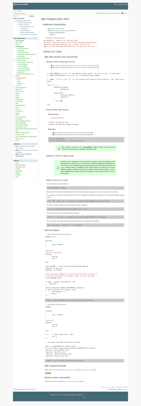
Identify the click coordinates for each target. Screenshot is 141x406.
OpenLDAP (19, 89)
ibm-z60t (19, 10)
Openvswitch (21, 72)
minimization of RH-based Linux (27, 54)
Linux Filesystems (21, 78)
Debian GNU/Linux (23, 48)
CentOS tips (21, 56)
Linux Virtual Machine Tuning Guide (26, 136)
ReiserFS (20, 83)
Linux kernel (19, 111)
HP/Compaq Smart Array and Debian (26, 128)
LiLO (17, 107)
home (17, 163)
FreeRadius (19, 119)
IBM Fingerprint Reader (27, 32)
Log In (125, 13)
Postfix (18, 93)
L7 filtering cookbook (24, 70)
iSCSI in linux (20, 138)
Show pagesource (20, 13)
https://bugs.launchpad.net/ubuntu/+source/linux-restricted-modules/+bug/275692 (75, 67)
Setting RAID (19, 99)
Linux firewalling (22, 66)
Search (32, 16)
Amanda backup (20, 105)
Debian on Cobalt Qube (22, 132)
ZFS (19, 85)
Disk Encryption (25, 30)
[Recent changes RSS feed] (66, 397)
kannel (18, 44)
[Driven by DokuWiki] (60, 397)
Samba (18, 113)
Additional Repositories (25, 22)
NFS (17, 103)
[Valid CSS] (73, 397)
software (18, 173)
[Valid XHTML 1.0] (80, 397)
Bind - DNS (19, 42)
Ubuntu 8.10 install (23, 24)
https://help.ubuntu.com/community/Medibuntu (62, 30)
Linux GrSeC (19, 101)
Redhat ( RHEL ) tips (23, 58)
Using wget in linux (21, 127)
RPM (17, 115)
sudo (17, 130)
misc (17, 176)
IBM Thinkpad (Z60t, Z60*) (23, 20)
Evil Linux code (20, 134)
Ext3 (19, 80)
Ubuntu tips (21, 50)
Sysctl (17, 95)
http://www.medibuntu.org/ (56, 28)
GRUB (17, 109)
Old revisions (32, 389)
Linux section (20, 40)
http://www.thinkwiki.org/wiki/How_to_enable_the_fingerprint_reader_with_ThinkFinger (71, 370)
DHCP (17, 76)
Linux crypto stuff (20, 123)
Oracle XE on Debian (22, 125)
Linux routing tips (22, 64)
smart (17, 140)
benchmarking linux (21, 87)
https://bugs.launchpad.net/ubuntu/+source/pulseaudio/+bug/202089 (73, 132)
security (18, 169)
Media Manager (113, 389)
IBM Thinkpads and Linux (23, 121)
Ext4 (19, 81)
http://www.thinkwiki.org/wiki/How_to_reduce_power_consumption (65, 381)
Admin (100, 13)
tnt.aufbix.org (121, 4)
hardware (18, 175)
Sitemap (118, 13)
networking (19, 171)
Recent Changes (109, 13)
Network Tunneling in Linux (25, 74)
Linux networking (20, 60)
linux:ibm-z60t (20, 4)
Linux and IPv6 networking (25, 62)
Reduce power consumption (29, 34)
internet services (20, 167)
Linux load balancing (24, 68)
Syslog (18, 97)
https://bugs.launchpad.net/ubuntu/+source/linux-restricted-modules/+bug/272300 (75, 65)
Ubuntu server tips (23, 52)
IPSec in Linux (20, 91)
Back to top (124, 389)
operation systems (21, 165)
